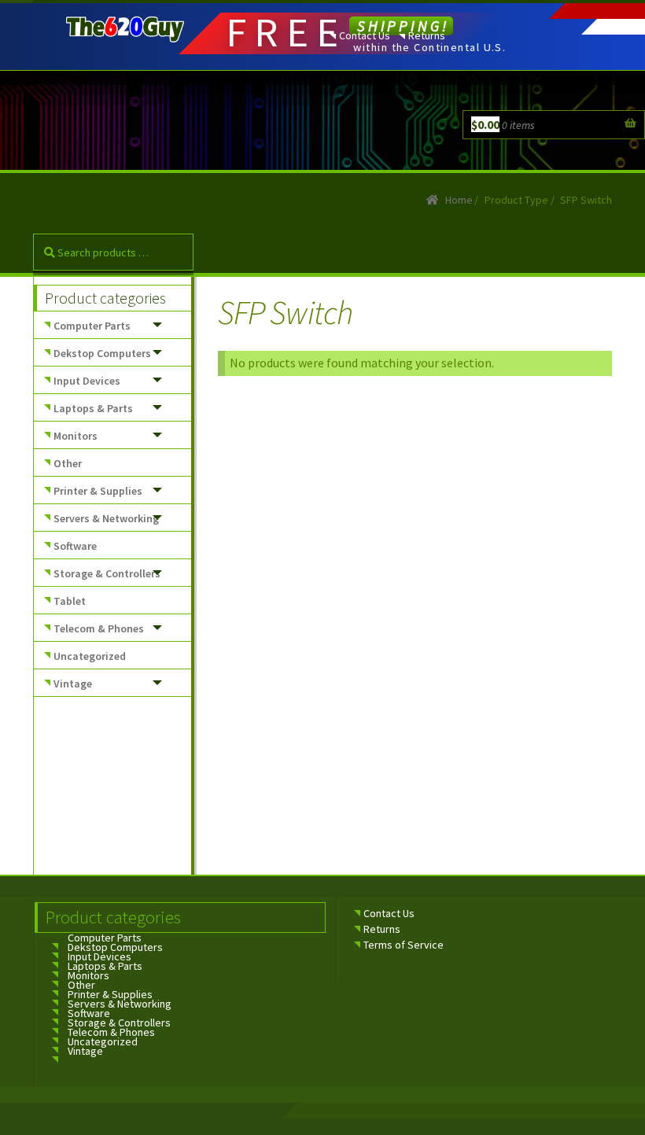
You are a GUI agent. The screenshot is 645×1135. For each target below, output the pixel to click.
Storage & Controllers (106, 573)
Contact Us (364, 35)
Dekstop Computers (102, 353)
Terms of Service (403, 945)
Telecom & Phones (98, 628)
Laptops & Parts (93, 408)
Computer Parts (92, 325)
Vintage (72, 683)
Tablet (69, 601)
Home (459, 200)
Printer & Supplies (97, 491)
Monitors (75, 435)
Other (67, 463)
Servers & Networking (106, 518)
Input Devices (86, 380)
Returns (426, 35)
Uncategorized (89, 656)
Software (75, 546)
